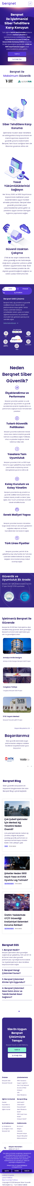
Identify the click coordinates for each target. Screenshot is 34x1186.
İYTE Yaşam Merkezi (11, 716)
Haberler (19, 1131)
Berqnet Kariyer (22, 1133)
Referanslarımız (22, 1138)
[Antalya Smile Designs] (17, 646)
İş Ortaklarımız (6, 1126)
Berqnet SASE (6, 1081)
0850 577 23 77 (14, 1149)
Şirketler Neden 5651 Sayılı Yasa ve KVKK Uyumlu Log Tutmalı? (16, 877)
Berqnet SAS (6, 1131)
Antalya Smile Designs (12, 657)
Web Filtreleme (21, 1095)
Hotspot (19, 1090)
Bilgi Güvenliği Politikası (10, 1180)
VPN (18, 1093)
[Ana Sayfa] (19, 1011)
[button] (28, 766)
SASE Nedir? (20, 1102)
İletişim (19, 1129)
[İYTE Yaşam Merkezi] (17, 705)
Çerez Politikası (7, 1178)
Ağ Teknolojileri (9, 883)
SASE (6, 846)
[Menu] (30, 3)
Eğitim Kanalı (6, 1109)
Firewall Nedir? (21, 1107)
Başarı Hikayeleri (22, 1136)
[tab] (9, 289)
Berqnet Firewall (7, 1083)
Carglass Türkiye (10, 687)
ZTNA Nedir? (20, 1105)
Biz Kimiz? (20, 1126)
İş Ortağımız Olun (7, 1129)
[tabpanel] (17, 325)
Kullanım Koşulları (8, 1175)
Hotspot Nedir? (22, 1119)
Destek (4, 1102)
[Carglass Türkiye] (17, 675)
